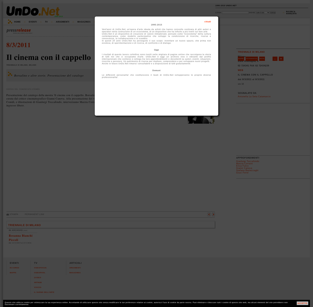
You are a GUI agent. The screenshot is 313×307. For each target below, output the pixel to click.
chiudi (207, 22)
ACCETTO (302, 303)
